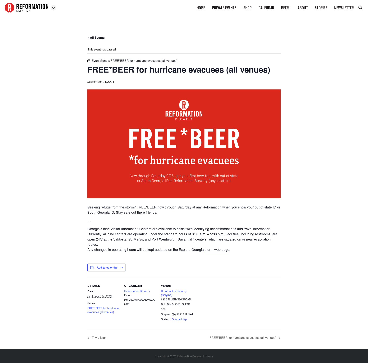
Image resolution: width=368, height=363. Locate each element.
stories (321, 8)
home (201, 8)
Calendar (266, 8)
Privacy (209, 356)
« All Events (96, 37)
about (303, 8)
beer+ (286, 8)
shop (247, 8)
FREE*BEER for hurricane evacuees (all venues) (103, 310)
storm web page (217, 249)
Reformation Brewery (137, 291)
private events (224, 8)
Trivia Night (99, 337)
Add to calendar (107, 267)
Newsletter (344, 8)
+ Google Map (178, 319)
